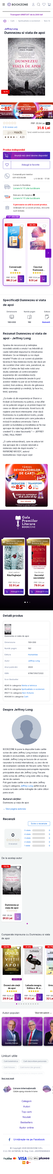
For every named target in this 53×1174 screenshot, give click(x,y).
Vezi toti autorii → (43, 1012)
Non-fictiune (28, 693)
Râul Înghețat (14, 575)
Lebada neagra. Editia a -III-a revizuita (33, 988)
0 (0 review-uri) (10, 127)
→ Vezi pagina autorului (14, 809)
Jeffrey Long (11, 29)
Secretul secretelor (39, 576)
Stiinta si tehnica (29, 685)
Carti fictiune (9, 1067)
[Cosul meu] (49, 4)
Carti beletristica (11, 1061)
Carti (26, 696)
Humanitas (47, 322)
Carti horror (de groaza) (30, 1067)
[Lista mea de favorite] (43, 4)
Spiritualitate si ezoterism (32, 689)
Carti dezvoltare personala (34, 1061)
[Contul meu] (33, 5)
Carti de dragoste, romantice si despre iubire (23, 1073)
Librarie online (5, 21)
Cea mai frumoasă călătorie (38, 270)
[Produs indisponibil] (17, 916)
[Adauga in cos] (21, 278)
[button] (48, 253)
